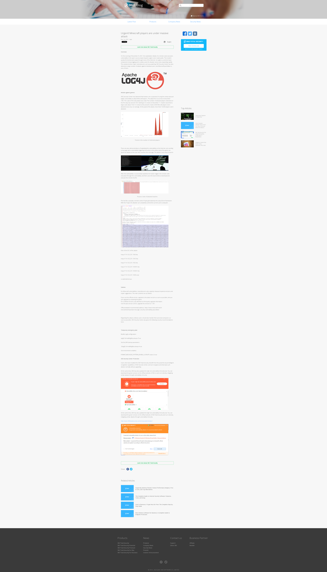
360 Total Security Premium (126, 548)
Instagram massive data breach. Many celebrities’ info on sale (200, 144)
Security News (195, 22)
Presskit (145, 550)
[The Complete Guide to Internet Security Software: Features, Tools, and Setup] (127, 496)
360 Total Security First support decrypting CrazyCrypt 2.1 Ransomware (200, 135)
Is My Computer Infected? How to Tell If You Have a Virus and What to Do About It (200, 125)
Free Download (193, 46)
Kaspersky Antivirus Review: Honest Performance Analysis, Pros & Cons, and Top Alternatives (154, 488)
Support (173, 543)
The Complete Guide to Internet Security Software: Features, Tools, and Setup (153, 497)
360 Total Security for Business (127, 553)
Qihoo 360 (173, 545)
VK (195, 33)
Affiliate (192, 543)
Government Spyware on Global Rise (200, 116)
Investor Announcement (151, 553)
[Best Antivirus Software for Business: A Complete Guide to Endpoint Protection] (127, 513)
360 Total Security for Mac (126, 550)
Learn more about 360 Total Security (147, 47)
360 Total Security (123, 543)
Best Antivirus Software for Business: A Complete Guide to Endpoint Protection (152, 513)
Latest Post (131, 22)
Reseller (192, 545)
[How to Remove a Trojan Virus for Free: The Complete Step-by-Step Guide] (127, 505)
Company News (174, 22)
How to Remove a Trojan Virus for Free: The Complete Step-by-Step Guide (154, 505)
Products (152, 22)
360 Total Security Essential (126, 545)
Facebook (185, 33)
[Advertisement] (194, 79)
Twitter (190, 33)
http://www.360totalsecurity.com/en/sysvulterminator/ (137, 421)
